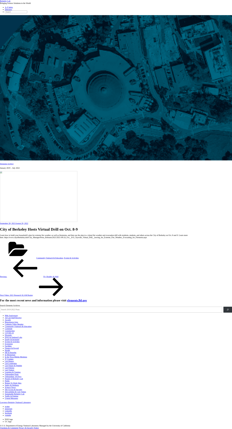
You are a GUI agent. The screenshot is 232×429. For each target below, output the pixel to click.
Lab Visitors (9, 370)
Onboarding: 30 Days (13, 377)
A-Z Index (9, 7)
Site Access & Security (13, 390)
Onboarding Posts (11, 374)
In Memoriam (10, 355)
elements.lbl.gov (77, 300)
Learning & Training (13, 372)
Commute (8, 329)
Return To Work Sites (13, 383)
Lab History (9, 361)
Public (7, 381)
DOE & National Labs (13, 337)
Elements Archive (7, 164)
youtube (8, 415)
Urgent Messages (11, 398)
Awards (8, 320)
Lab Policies (9, 368)
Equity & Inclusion (12, 340)
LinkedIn (8, 411)
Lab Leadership (11, 363)
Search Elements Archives (10, 306)
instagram (8, 409)
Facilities (8, 346)
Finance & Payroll (12, 348)
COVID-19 (9, 333)
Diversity (8, 335)
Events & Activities (71, 258)
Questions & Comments (9, 428)
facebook (8, 413)
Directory (8, 9)
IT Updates (9, 359)
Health (7, 350)
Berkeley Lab (5, 1)
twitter (7, 407)
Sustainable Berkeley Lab (14, 394)
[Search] (227, 310)
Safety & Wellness (12, 385)
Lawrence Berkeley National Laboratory (15, 402)
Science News (10, 387)
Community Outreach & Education (49, 258)
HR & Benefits (10, 353)
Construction (10, 331)
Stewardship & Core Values (15, 392)
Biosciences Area (11, 322)
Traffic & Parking (11, 396)
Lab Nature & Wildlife (13, 366)
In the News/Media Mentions (16, 357)
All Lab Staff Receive (13, 318)
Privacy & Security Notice (29, 428)
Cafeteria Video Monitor (14, 324)
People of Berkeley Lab (14, 379)
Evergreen (9, 344)
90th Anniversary (11, 316)
